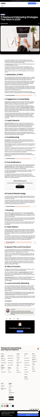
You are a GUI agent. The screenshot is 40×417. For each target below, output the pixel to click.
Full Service (33, 357)
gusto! (10, 387)
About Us (18, 355)
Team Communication (3, 358)
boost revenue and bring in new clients (26, 303)
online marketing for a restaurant (28, 106)
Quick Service (34, 355)
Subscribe (28, 414)
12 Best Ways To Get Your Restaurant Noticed (23, 158)
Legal (17, 367)
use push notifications (12, 171)
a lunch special (14, 262)
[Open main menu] (38, 3)
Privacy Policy (11, 415)
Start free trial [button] (20, 331)
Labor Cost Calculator (26, 377)
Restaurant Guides (26, 360)
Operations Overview (2, 365)
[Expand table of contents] (39, 23)
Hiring (2, 369)
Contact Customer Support (3, 389)
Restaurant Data (26, 362)
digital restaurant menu (9, 277)
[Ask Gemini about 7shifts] (10, 406)
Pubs (33, 366)
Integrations (26, 374)
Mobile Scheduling (10, 355)
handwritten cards (29, 150)
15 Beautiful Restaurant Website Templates (22, 206)
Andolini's (10, 394)
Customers (18, 357)
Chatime (10, 389)
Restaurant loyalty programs (9, 123)
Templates (25, 369)
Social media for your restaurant (10, 101)
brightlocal (31, 102)
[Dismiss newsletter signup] (38, 410)
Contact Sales (18, 372)
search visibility (32, 92)
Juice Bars (33, 364)
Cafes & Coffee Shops (34, 359)
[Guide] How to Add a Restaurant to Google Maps (23, 95)
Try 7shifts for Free (20, 186)
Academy (25, 367)
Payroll (9, 369)
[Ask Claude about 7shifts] (5, 406)
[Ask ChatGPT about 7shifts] (2, 406)
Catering (33, 369)
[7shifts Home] (10, 3)
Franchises (33, 371)
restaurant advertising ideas (25, 254)
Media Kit (18, 365)
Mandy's (10, 390)
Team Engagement (10, 360)
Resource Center (26, 358)
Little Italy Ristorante (11, 392)
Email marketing (7, 139)
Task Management (3, 362)
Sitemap (18, 370)
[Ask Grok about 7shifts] (13, 406)
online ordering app (26, 249)
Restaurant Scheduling (2, 356)
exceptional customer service (10, 294)
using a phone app (9, 230)
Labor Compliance (10, 362)
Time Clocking (3, 360)
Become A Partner (19, 362)
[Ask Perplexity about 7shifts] (7, 406)
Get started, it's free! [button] (32, 3)
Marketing (2, 14)
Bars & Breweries (34, 361)
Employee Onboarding (9, 367)
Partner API (2, 386)
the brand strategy (30, 212)
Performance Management (3, 367)
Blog (25, 355)
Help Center (2, 385)
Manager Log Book (10, 358)
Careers (18, 360)
